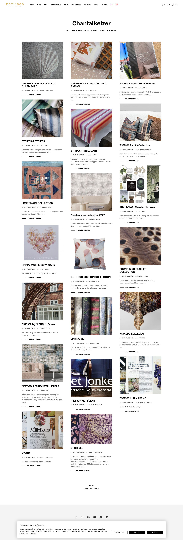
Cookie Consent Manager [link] (27, 525)
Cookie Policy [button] (77, 531)
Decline (137, 532)
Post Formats (112, 30)
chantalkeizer (29, 90)
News (102, 30)
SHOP (39, 5)
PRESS (96, 5)
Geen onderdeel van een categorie (84, 30)
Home (32, 5)
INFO (45, 5)
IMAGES (104, 5)
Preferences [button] (33, 533)
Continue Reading (34, 94)
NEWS (66, 5)
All (67, 30)
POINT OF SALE (56, 5)
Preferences (119, 532)
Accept (154, 532)
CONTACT (87, 5)
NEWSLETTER (76, 5)
